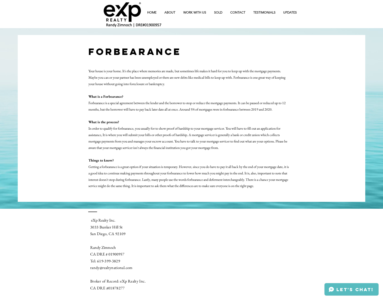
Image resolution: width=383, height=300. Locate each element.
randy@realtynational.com (111, 267)
